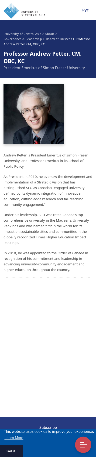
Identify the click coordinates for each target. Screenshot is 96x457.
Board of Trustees (59, 39)
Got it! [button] (12, 451)
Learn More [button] (13, 438)
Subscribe (48, 427)
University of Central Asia (22, 34)
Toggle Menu (83, 445)
